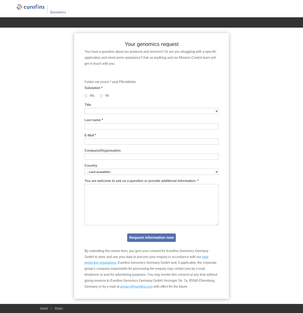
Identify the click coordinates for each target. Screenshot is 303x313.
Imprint (44, 308)
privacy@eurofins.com (136, 286)
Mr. (107, 95)
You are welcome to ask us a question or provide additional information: (141, 181)
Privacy (59, 308)
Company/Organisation (103, 150)
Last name (94, 120)
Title (88, 105)
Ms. (92, 95)
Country (91, 165)
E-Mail (90, 135)
